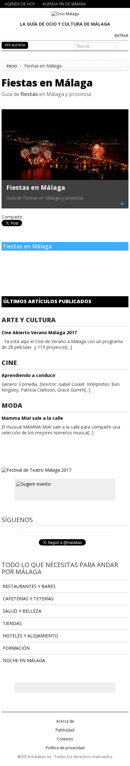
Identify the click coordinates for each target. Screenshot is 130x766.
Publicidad (65, 730)
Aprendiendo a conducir (29, 375)
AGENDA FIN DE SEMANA (64, 4)
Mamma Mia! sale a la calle (32, 418)
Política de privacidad (65, 747)
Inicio (11, 66)
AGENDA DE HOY (20, 4)
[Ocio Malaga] (65, 13)
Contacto (65, 739)
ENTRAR (121, 35)
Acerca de (65, 721)
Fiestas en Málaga (35, 187)
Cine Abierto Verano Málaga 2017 (39, 332)
